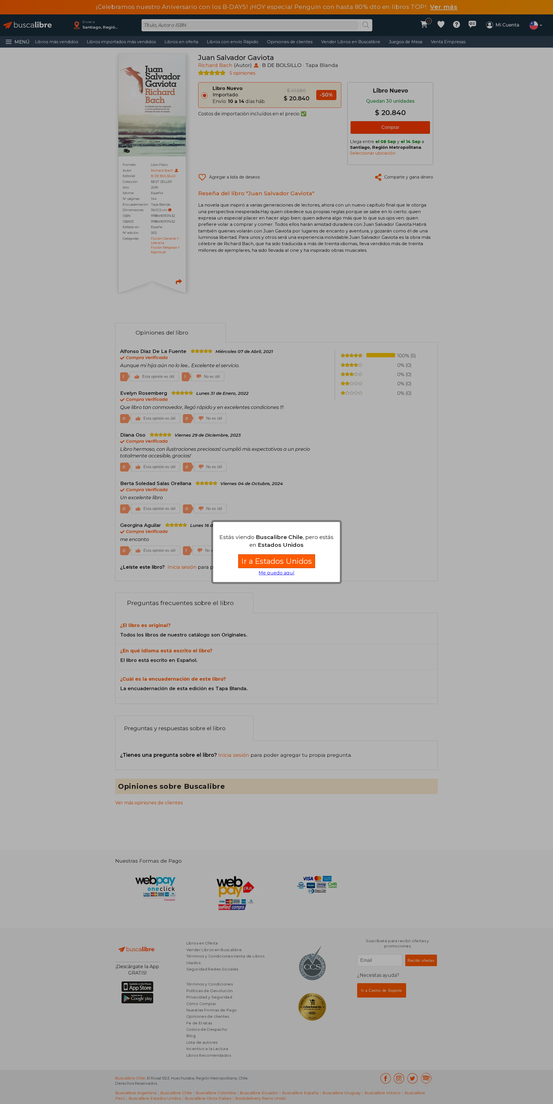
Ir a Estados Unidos (276, 561)
